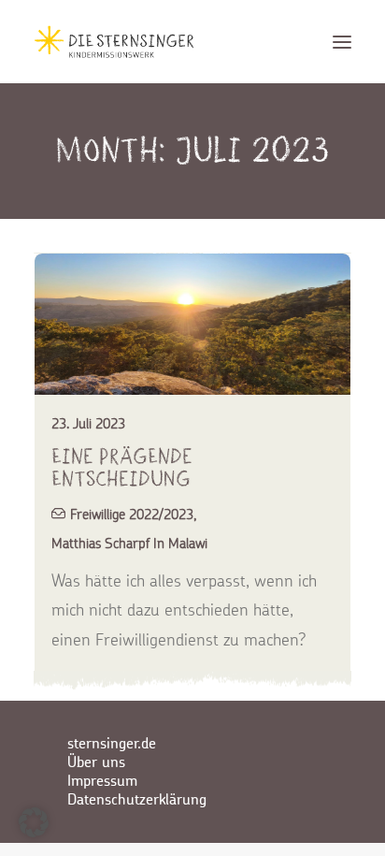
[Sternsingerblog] (114, 41)
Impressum (102, 781)
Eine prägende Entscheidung (121, 467)
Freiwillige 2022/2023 (131, 514)
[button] (342, 41)
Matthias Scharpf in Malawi (129, 543)
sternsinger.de (111, 743)
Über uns (96, 762)
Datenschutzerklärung (137, 799)
